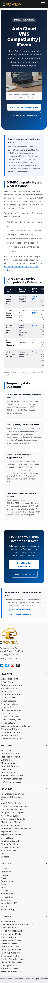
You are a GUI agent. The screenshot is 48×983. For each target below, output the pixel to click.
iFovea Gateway (8, 723)
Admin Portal (7, 682)
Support (5, 857)
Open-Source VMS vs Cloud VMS (17, 924)
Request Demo (8, 897)
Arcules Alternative (10, 968)
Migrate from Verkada (11, 834)
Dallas (4, 868)
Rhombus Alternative (11, 953)
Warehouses (7, 760)
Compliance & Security (11, 685)
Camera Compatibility (11, 847)
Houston (5, 875)
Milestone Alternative (11, 971)
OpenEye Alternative (10, 965)
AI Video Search (8, 707)
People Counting (8, 697)
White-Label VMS (9, 903)
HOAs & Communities (11, 782)
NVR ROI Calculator (10, 816)
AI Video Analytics (9, 704)
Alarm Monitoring (9, 688)
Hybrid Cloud (7, 713)
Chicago (4, 890)
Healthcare (6, 769)
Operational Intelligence (12, 738)
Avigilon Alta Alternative (12, 959)
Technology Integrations (12, 794)
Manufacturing (8, 763)
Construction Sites (9, 772)
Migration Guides (9, 831)
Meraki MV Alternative (11, 962)
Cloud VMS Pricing (10, 729)
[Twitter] (7, 665)
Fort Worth (6, 872)
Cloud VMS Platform (10, 694)
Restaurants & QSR (10, 753)
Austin (4, 878)
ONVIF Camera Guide (24, 574)
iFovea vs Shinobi (9, 937)
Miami (3, 887)
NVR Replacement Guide (12, 809)
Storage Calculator (10, 844)
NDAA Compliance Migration (14, 806)
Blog (3, 800)
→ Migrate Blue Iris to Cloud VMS (18, 610)
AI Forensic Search (10, 850)
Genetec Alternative (10, 956)
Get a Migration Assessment (24, 115)
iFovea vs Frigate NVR (11, 931)
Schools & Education (10, 766)
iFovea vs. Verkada (9, 943)
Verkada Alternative (10, 946)
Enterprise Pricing (9, 735)
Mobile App (6, 691)
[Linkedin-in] (1, 665)
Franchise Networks (10, 757)
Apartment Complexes (11, 779)
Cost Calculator (8, 838)
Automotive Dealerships (12, 775)
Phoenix (5, 884)
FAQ (3, 853)
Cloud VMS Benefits (10, 797)
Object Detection (8, 701)
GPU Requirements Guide (13, 819)
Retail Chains (7, 750)
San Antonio (7, 881)
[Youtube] (12, 665)
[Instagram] (18, 665)
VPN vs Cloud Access (11, 825)
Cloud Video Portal (9, 679)
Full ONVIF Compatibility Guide (24, 107)
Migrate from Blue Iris (11, 822)
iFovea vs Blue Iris (9, 927)
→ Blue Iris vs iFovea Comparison (18, 614)
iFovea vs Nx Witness (11, 940)
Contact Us (6, 900)
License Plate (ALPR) (11, 716)
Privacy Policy (7, 909)
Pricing (4, 906)
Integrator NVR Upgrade (12, 812)
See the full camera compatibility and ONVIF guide (23, 266)
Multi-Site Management (12, 710)
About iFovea (7, 893)
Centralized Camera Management (16, 828)
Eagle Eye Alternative (11, 949)
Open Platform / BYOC (11, 719)
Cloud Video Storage (10, 732)
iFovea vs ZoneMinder (11, 934)
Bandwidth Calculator (11, 841)
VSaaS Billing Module (11, 803)
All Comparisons (8, 921)
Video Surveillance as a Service (15, 726)
